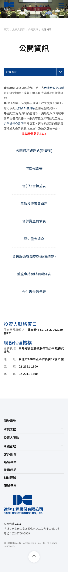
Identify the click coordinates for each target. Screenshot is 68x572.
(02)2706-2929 (21, 533)
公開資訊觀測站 (25, 108)
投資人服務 (18, 29)
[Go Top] (34, 557)
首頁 (6, 29)
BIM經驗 (10, 477)
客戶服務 (10, 454)
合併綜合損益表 (34, 185)
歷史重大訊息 (34, 238)
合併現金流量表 (34, 291)
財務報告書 (34, 168)
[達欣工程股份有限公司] (34, 505)
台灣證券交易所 (54, 88)
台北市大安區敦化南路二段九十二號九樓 (35, 528)
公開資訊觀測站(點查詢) (34, 150)
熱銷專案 (10, 462)
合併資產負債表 (34, 220)
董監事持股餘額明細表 (34, 273)
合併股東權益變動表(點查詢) (34, 256)
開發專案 (10, 485)
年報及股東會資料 (34, 203)
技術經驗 (10, 469)
